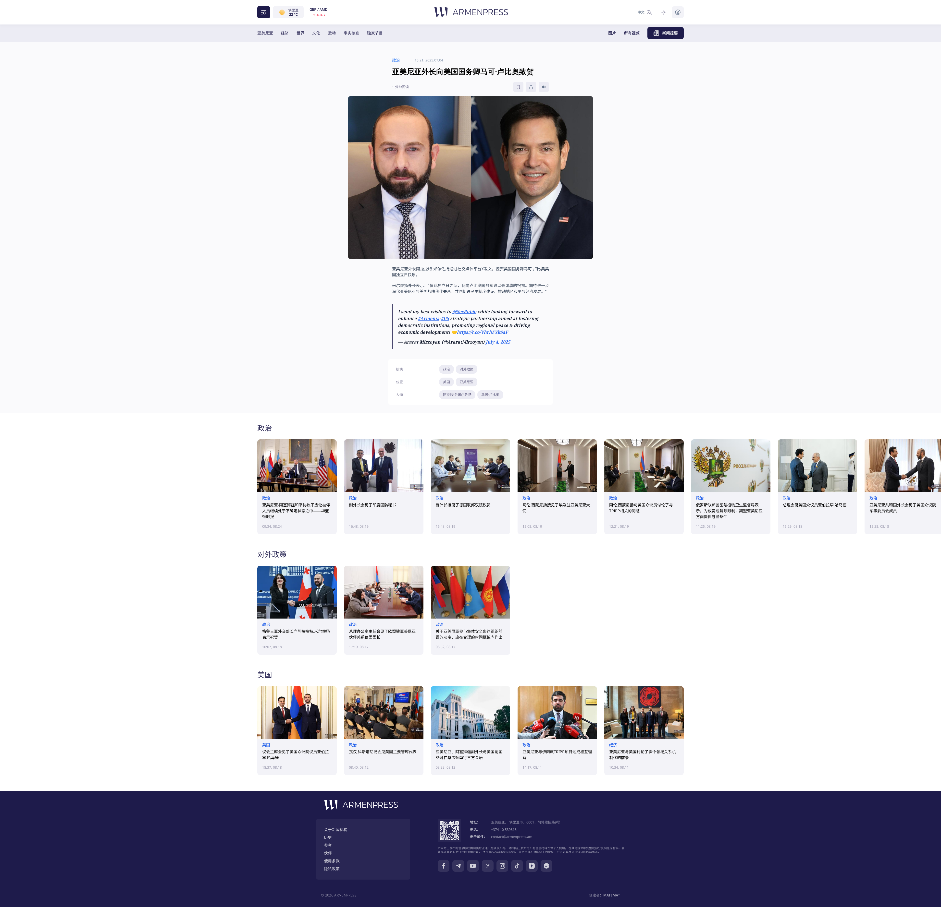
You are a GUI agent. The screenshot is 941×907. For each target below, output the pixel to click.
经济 (285, 33)
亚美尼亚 (265, 33)
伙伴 (328, 853)
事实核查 (351, 33)
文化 (316, 33)
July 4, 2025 (498, 342)
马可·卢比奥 (490, 394)
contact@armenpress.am (511, 836)
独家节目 (375, 33)
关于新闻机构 (335, 829)
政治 (446, 369)
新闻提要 (670, 33)
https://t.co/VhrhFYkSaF (482, 332)
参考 (328, 845)
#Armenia (428, 318)
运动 (332, 33)
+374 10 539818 (504, 829)
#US (445, 318)
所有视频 (632, 33)
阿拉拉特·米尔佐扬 (457, 394)
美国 (446, 382)
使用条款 (332, 861)
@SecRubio (464, 311)
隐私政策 (332, 868)
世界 (300, 33)
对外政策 (466, 369)
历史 (328, 837)
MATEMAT (611, 895)
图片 (612, 33)
